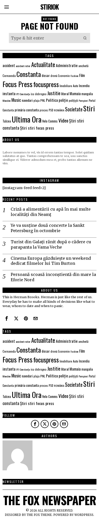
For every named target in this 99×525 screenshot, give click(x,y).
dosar (46, 75)
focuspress (46, 84)
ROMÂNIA (59, 110)
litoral (65, 93)
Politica (52, 100)
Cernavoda (9, 75)
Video (63, 120)
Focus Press (17, 84)
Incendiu (84, 85)
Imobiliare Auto (69, 86)
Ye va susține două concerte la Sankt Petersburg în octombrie (48, 228)
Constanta (28, 74)
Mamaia (75, 93)
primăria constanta (27, 109)
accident (9, 65)
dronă (54, 75)
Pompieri (83, 100)
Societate (73, 109)
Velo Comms (50, 121)
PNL (42, 100)
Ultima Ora (26, 119)
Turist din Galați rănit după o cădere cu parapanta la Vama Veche (51, 244)
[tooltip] (7, 318)
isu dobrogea (38, 94)
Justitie (53, 92)
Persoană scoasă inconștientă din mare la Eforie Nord (53, 277)
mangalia (87, 93)
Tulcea (7, 121)
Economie (64, 76)
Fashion (74, 76)
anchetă (83, 65)
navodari (27, 100)
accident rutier (23, 66)
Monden (7, 100)
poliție (63, 100)
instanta (9, 93)
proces (44, 110)
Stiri (89, 108)
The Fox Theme (39, 515)
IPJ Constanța (23, 94)
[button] (85, 38)
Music (16, 99)
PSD (51, 110)
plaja (37, 100)
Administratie (67, 65)
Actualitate (43, 64)
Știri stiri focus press (37, 128)
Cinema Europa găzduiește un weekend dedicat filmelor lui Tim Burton (51, 261)
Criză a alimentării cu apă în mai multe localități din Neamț (51, 212)
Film (82, 75)
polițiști (73, 100)
